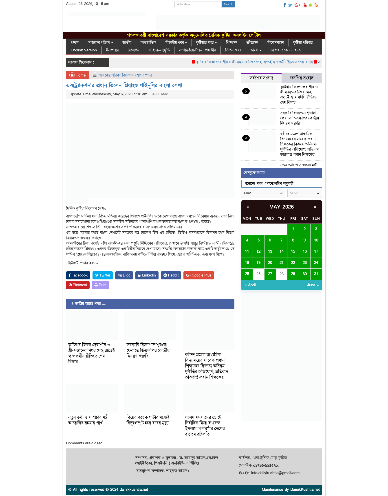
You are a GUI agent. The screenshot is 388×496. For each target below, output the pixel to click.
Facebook (79, 275)
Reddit (173, 275)
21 (282, 262)
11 (247, 251)
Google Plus (201, 275)
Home (80, 75)
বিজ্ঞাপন (133, 50)
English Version (84, 50)
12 (258, 251)
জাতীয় (126, 42)
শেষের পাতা (143, 75)
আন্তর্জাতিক (148, 42)
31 (316, 274)
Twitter (104, 275)
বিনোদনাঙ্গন (275, 42)
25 (247, 274)
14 (282, 251)
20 (270, 262)
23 (305, 262)
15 (293, 251)
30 (305, 274)
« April (250, 285)
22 (293, 262)
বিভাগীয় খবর (175, 42)
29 (293, 274)
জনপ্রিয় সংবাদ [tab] (301, 78)
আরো (255, 50)
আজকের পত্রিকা (99, 42)
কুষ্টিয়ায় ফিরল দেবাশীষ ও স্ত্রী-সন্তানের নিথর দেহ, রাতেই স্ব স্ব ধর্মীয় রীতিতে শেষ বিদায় (246, 62)
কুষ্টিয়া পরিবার (303, 42)
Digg (126, 275)
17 (316, 251)
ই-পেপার (112, 50)
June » (313, 285)
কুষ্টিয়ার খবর (205, 42)
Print (102, 285)
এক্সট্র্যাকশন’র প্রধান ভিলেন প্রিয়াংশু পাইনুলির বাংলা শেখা (124, 85)
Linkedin (148, 275)
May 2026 (281, 207)
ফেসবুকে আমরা (254, 172)
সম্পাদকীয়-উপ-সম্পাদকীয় (197, 50)
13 (270, 251)
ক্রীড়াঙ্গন (252, 42)
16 (305, 251)
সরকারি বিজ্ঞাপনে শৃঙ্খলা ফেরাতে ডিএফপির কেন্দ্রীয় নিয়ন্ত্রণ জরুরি (148, 350)
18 (247, 262)
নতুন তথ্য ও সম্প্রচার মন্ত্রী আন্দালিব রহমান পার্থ (88, 420)
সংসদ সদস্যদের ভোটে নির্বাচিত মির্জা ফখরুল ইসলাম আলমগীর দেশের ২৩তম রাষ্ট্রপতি (205, 426)
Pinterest (79, 285)
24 (316, 262)
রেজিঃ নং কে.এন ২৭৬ (286, 50)
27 (270, 274)
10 (316, 240)
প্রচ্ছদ (75, 42)
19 (258, 262)
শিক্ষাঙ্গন (231, 42)
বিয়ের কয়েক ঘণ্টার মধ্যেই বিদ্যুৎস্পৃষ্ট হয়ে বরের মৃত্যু (148, 420)
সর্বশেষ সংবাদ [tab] (261, 78)
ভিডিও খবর (233, 50)
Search (228, 4)
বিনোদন (128, 75)
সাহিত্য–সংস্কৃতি (159, 50)
